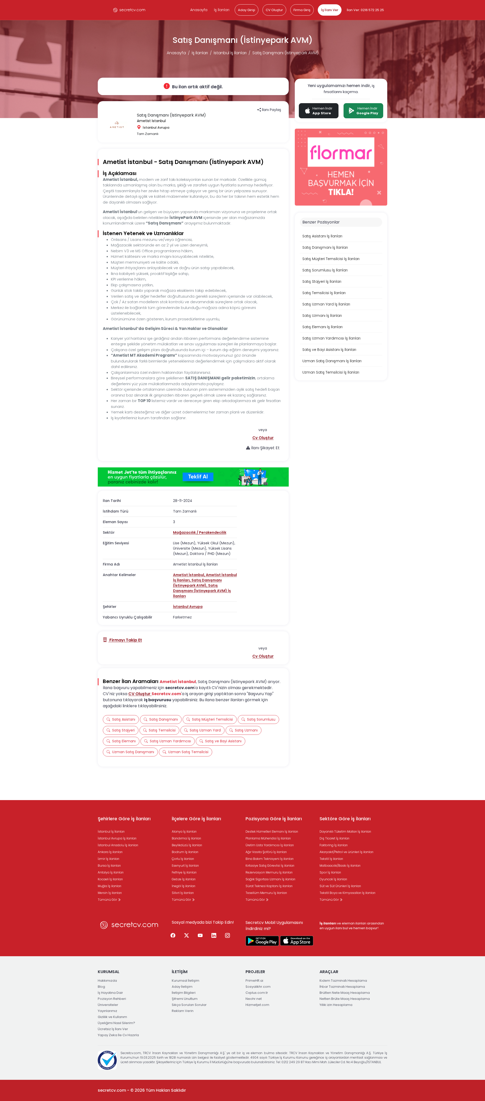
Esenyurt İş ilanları (185, 865)
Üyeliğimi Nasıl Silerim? (116, 1023)
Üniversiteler (108, 1004)
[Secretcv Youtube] (200, 935)
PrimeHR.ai (254, 980)
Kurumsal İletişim (185, 980)
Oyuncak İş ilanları (333, 879)
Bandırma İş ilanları (186, 838)
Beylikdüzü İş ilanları (187, 845)
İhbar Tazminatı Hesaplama (342, 986)
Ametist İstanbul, (189, 574)
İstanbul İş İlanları (230, 53)
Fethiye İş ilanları (184, 872)
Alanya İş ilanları (184, 831)
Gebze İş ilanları (184, 879)
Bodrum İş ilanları (185, 852)
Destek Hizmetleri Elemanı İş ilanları (272, 831)
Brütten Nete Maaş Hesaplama (345, 992)
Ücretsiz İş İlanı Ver (113, 1029)
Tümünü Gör (108, 899)
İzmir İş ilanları (108, 859)
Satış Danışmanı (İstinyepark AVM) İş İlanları (202, 591)
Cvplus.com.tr (257, 992)
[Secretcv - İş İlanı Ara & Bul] (262, 941)
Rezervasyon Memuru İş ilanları (269, 872)
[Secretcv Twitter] (186, 935)
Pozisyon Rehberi (112, 998)
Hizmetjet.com (257, 1004)
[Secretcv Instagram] (227, 935)
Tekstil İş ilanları (331, 859)
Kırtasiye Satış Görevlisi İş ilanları (270, 865)
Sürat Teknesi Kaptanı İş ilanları (269, 886)
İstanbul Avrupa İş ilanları (117, 838)
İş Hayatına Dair (110, 992)
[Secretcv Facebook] (173, 935)
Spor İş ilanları (330, 872)
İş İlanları (221, 9)
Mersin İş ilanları (110, 893)
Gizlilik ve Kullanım (112, 1016)
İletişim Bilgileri (184, 992)
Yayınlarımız (107, 1010)
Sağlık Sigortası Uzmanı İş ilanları (270, 879)
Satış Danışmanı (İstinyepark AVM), (197, 583)
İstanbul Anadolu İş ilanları (118, 845)
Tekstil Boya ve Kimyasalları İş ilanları (347, 893)
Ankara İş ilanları (110, 852)
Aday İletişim (182, 986)
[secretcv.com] (129, 10)
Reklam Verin (182, 1010)
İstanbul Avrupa (188, 606)
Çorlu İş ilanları (183, 859)
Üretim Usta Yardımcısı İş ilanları (270, 845)
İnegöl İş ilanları (183, 886)
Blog (101, 986)
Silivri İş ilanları (183, 893)
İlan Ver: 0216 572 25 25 (365, 10)
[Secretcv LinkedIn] (214, 935)
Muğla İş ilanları (109, 886)
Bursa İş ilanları (109, 865)
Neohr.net (254, 998)
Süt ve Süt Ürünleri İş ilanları (340, 886)
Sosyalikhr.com (258, 986)
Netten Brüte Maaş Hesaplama (345, 998)
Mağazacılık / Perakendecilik (199, 532)
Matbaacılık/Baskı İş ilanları (340, 865)
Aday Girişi (246, 10)
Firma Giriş (302, 10)
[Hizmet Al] (193, 477)
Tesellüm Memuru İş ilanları (266, 893)
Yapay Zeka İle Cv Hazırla (118, 1035)
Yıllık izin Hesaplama (336, 1004)
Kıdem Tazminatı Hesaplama (343, 980)
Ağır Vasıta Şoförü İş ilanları (266, 852)
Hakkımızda (107, 980)
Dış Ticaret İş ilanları (334, 838)
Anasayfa (198, 9)
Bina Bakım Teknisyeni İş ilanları (270, 859)
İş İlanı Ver (329, 10)
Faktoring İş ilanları (334, 845)
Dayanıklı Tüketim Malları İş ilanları (345, 831)
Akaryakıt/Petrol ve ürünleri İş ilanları (346, 852)
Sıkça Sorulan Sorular (189, 1004)
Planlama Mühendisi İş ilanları (268, 838)
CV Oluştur (274, 10)
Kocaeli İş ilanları (110, 879)
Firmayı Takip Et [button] (125, 640)
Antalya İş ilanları (111, 872)
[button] (263, 438)
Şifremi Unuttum (185, 998)
